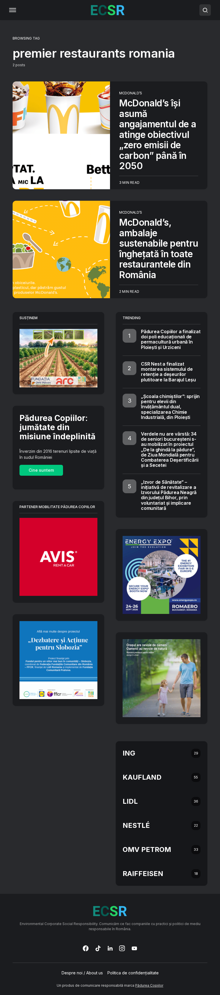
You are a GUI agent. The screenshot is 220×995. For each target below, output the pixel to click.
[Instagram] (122, 948)
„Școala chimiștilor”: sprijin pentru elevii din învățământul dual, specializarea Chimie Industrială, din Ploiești (170, 406)
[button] (12, 10)
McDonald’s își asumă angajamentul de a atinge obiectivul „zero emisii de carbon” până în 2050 (157, 134)
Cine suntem (41, 470)
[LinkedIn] (110, 948)
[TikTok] (98, 948)
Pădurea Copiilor (149, 985)
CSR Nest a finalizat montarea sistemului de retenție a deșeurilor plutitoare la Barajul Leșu (168, 372)
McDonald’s (130, 93)
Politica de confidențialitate (133, 973)
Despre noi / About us (82, 973)
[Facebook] (86, 948)
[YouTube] (134, 948)
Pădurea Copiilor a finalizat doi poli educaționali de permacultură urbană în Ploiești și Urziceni (170, 339)
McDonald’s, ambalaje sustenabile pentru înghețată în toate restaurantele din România (158, 248)
